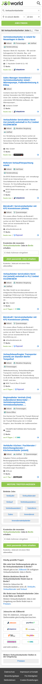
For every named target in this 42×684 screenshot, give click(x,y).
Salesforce (31, 508)
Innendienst (29, 514)
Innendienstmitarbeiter (21, 521)
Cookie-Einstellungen (29, 680)
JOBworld (22, 570)
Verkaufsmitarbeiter (14, 30)
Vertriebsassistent (13, 508)
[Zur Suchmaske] (39, 3)
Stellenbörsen (9, 680)
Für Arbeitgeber (31, 676)
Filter (37, 30)
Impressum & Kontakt (29, 672)
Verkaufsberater (29, 496)
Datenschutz (9, 672)
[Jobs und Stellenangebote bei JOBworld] (12, 3)
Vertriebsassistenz (28, 502)
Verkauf (9, 502)
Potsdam (7, 604)
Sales (10, 514)
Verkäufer (10, 496)
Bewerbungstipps (12, 676)
